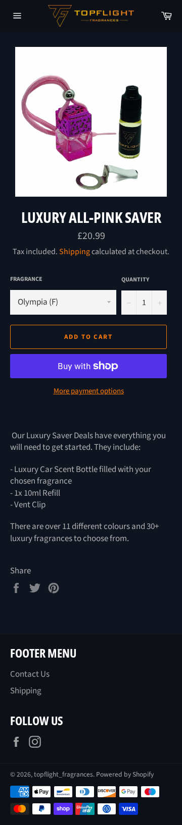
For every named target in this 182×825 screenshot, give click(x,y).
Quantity (135, 280)
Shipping (74, 251)
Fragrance (26, 279)
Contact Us (30, 674)
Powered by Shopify (125, 774)
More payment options (89, 391)
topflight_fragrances (63, 774)
